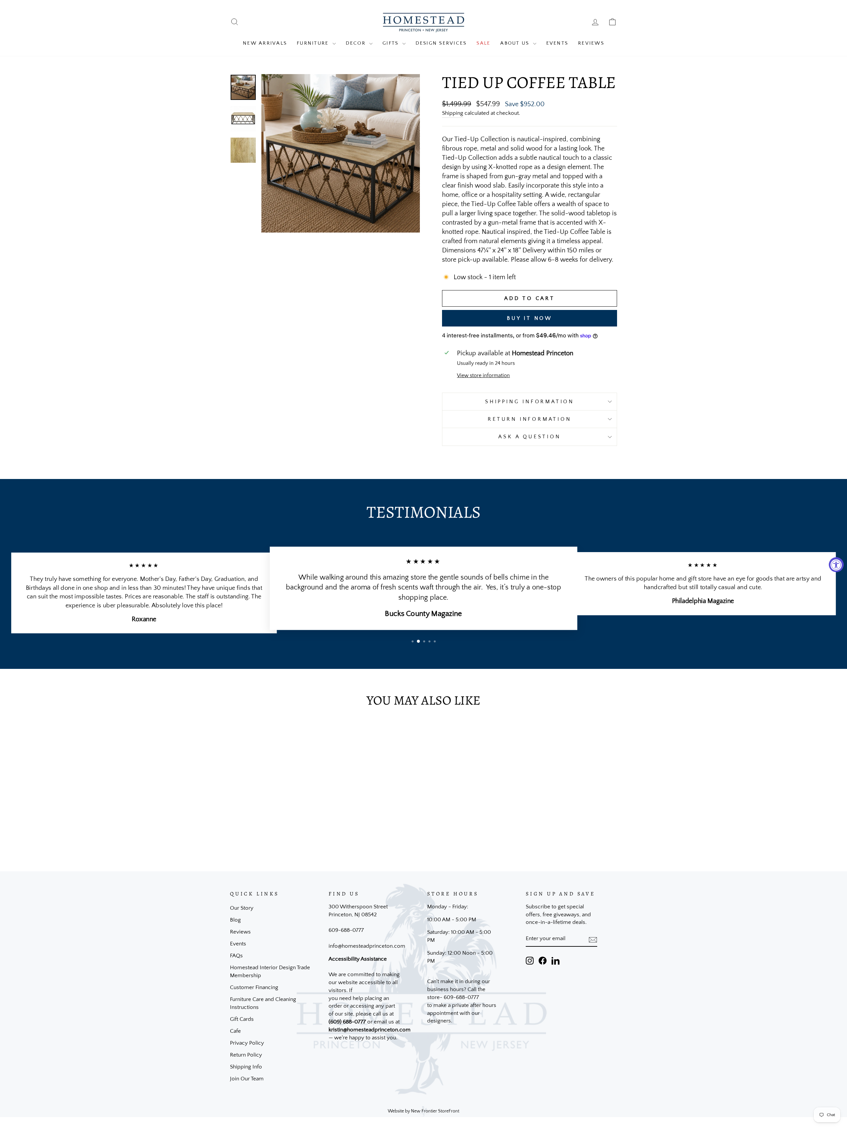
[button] (413, 641)
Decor (357, 43)
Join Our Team (247, 1079)
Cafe (235, 1031)
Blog (235, 920)
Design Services (441, 43)
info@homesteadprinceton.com (367, 946)
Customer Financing (254, 987)
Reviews (591, 43)
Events (557, 43)
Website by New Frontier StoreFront (423, 1111)
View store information (483, 375)
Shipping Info (246, 1067)
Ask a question (529, 437)
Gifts (391, 43)
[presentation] (593, 939)
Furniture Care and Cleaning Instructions (263, 1003)
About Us (515, 43)
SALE (483, 43)
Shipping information (529, 402)
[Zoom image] (340, 153)
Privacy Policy (247, 1043)
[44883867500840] (243, 150)
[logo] (423, 22)
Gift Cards (242, 1019)
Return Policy (246, 1055)
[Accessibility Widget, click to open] (836, 564)
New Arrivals (265, 43)
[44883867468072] (243, 118)
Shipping (452, 113)
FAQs (236, 956)
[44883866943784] (243, 87)
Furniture (314, 43)
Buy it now (529, 318)
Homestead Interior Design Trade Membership (270, 971)
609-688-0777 (346, 930)
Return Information (529, 419)
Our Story (241, 908)
